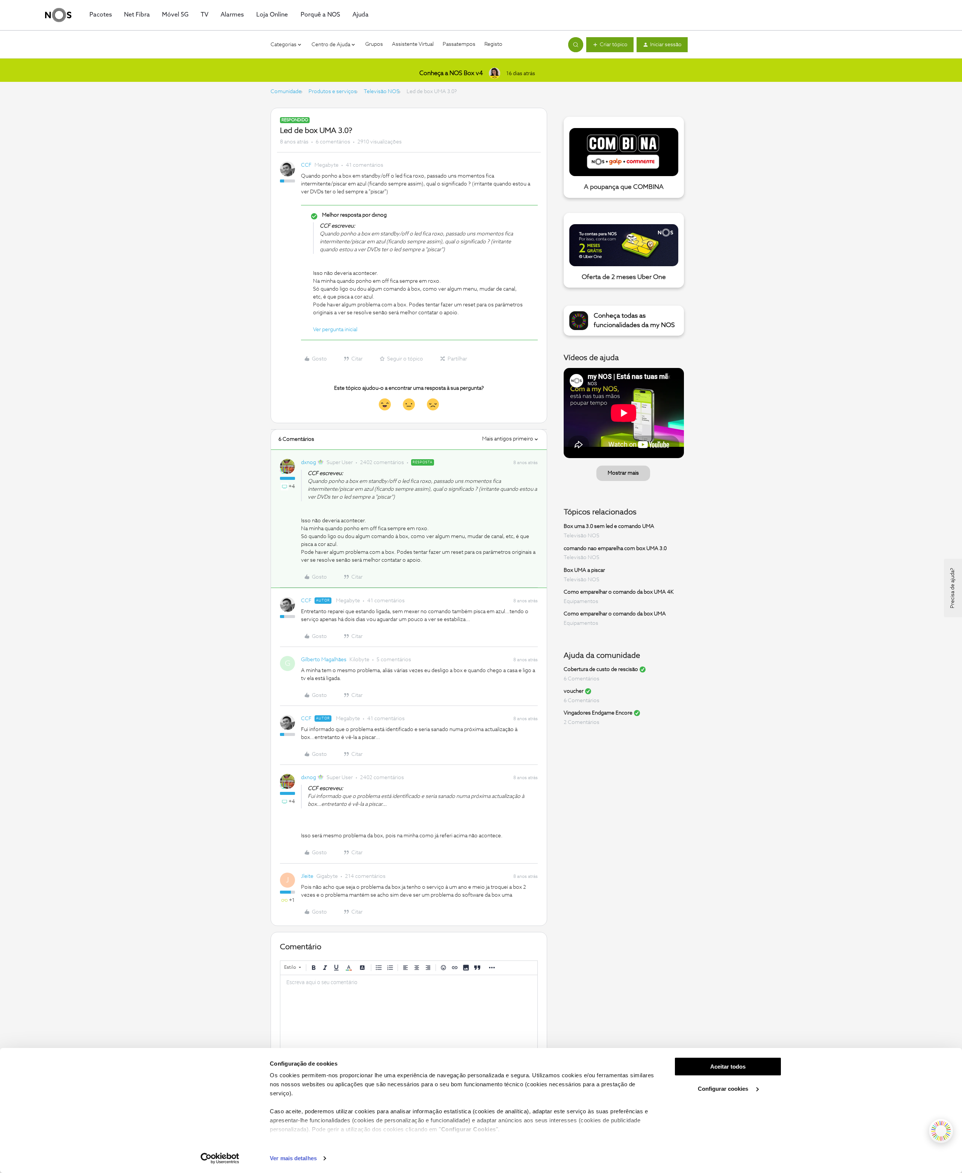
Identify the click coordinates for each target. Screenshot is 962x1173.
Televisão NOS (381, 91)
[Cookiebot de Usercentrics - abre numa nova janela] (220, 1158)
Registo (493, 44)
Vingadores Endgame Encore (598, 713)
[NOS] (58, 15)
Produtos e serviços (333, 91)
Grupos (374, 44)
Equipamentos (581, 601)
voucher (574, 691)
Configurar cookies (724, 1089)
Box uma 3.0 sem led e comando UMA (609, 526)
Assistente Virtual (413, 44)
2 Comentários (581, 722)
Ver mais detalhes (293, 1158)
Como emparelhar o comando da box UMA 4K (619, 592)
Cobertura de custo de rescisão (601, 669)
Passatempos (459, 44)
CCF (306, 165)
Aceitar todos (728, 1066)
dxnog (308, 462)
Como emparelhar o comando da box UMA (615, 614)
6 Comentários (581, 678)
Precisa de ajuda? (952, 588)
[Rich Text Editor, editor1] (408, 1012)
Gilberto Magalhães (323, 659)
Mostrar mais (623, 473)
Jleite (307, 876)
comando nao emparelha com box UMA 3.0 (615, 548)
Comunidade (286, 91)
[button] (610, 44)
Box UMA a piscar (584, 570)
